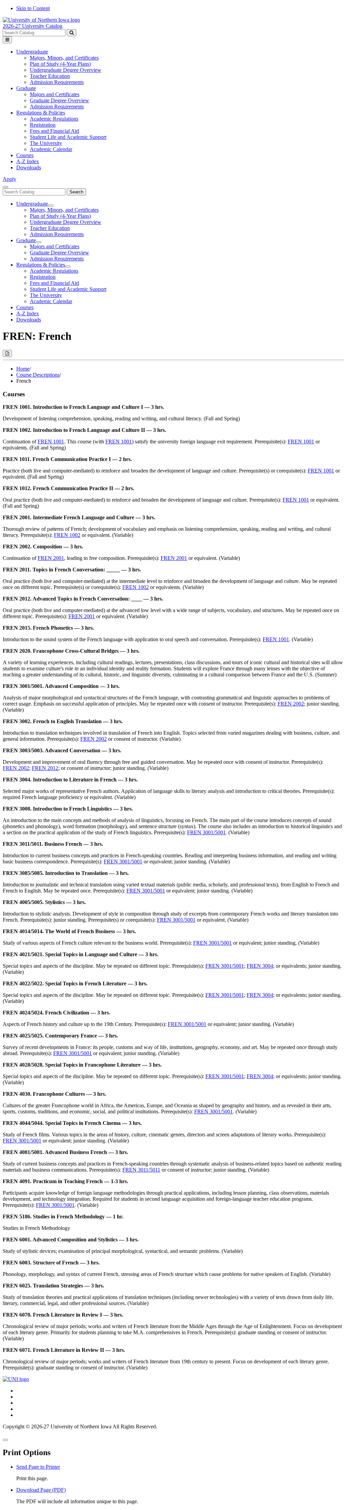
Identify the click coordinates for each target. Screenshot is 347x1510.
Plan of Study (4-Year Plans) (60, 64)
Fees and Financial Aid (54, 131)
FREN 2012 (45, 768)
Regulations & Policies (40, 113)
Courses (25, 155)
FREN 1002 (67, 535)
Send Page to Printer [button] (38, 1467)
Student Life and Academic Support (68, 137)
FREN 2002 (291, 704)
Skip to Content (33, 8)
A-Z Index (27, 161)
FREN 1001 (51, 441)
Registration (43, 125)
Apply (9, 179)
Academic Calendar (51, 149)
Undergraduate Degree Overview (65, 70)
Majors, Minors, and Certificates (64, 58)
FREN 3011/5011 (141, 1170)
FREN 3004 (260, 966)
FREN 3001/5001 (206, 832)
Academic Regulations (54, 119)
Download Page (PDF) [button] (41, 1490)
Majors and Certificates (54, 94)
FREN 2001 (51, 558)
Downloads (28, 167)
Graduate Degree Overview (59, 100)
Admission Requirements (57, 82)
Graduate (26, 88)
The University (46, 143)
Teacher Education (50, 76)
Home (22, 369)
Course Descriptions (38, 375)
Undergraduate (32, 52)
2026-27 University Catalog (32, 26)
